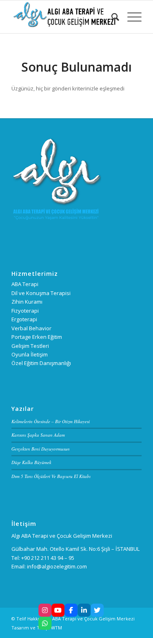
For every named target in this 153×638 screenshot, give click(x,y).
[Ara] (111, 16)
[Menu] (130, 16)
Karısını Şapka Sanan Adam (38, 435)
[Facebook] (71, 610)
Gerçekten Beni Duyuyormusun (40, 449)
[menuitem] (111, 16)
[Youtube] (57, 610)
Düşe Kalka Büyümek (31, 462)
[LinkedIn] (84, 610)
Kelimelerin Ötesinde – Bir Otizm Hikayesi (50, 421)
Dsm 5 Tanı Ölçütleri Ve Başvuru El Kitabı (51, 476)
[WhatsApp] (44, 623)
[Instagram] (44, 610)
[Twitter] (97, 610)
